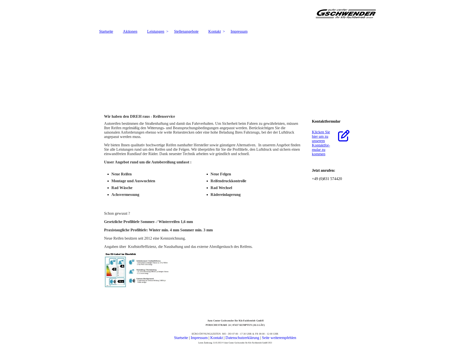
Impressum (239, 31)
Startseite (106, 31)
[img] (235, 13)
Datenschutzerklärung (242, 338)
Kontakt (214, 31)
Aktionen (130, 31)
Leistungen (155, 31)
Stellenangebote (186, 31)
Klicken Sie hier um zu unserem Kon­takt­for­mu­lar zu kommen (321, 143)
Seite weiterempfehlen (279, 338)
